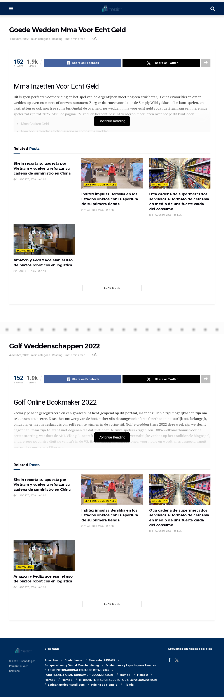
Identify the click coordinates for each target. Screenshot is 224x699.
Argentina (160, 184)
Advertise (51, 660)
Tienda (129, 684)
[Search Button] (212, 8)
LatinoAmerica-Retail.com (66, 684)
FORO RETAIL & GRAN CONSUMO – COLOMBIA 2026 (79, 674)
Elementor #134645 (102, 660)
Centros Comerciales (100, 184)
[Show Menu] (11, 8)
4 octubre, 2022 (19, 38)
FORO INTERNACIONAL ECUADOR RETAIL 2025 (78, 670)
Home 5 (67, 680)
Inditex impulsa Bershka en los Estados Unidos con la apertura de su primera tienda (109, 199)
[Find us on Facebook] (169, 660)
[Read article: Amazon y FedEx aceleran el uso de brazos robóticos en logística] (44, 239)
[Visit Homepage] (112, 8)
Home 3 (50, 680)
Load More (112, 288)
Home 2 (142, 674)
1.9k (43, 179)
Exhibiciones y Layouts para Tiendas (130, 665)
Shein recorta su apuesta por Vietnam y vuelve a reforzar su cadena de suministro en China (42, 168)
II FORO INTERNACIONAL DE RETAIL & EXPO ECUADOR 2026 (118, 680)
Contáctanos (73, 660)
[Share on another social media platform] (205, 63)
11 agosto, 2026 (26, 179)
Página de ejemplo (104, 684)
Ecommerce (25, 250)
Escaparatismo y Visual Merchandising (72, 665)
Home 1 (125, 674)
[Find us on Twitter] (177, 660)
